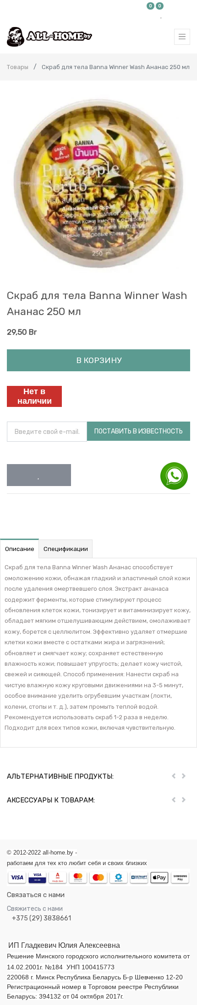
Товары (17, 67)
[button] (39, 475)
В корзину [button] (98, 360)
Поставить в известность (138, 431)
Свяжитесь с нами (35, 909)
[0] (150, 14)
